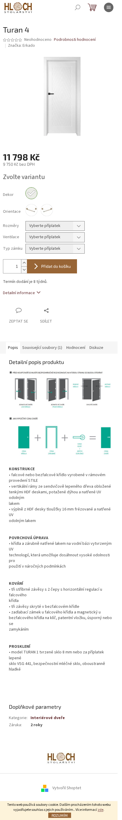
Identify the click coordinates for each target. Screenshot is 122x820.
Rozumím (60, 815)
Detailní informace (19, 293)
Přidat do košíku (56, 266)
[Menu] (109, 7)
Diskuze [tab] (96, 348)
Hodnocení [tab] (75, 348)
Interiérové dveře (47, 718)
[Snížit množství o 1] (24, 269)
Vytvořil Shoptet (66, 788)
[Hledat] (78, 7)
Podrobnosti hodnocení (75, 40)
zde (100, 809)
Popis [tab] (13, 348)
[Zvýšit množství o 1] (24, 263)
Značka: (21, 46)
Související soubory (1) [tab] (42, 348)
